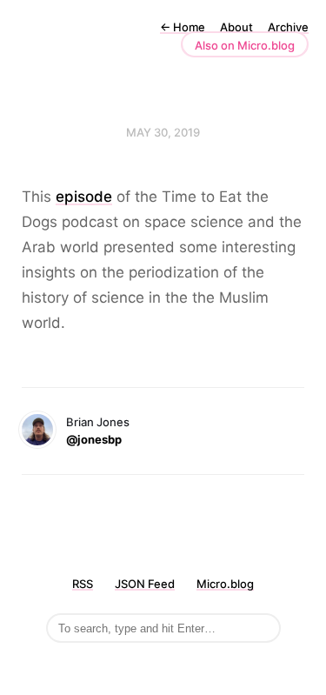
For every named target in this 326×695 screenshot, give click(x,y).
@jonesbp (94, 439)
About (236, 27)
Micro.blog (225, 584)
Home (182, 27)
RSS (82, 584)
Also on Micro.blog (245, 45)
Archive (288, 27)
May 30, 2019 (163, 132)
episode (84, 196)
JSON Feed (145, 584)
